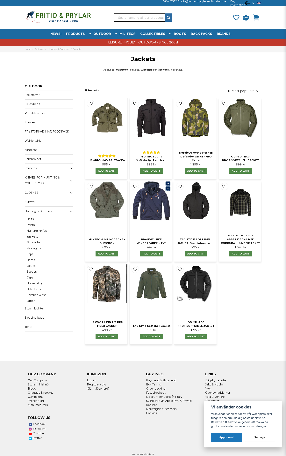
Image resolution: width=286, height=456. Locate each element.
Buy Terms (153, 384)
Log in (91, 380)
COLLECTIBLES (152, 34)
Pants (31, 225)
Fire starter (32, 95)
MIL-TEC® (127, 34)
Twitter (37, 437)
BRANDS (224, 34)
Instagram (39, 428)
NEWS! (55, 34)
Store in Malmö (38, 384)
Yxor (208, 388)
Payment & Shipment (161, 380)
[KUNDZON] (246, 17)
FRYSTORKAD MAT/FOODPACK (47, 131)
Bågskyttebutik (215, 380)
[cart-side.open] (256, 17)
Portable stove (35, 113)
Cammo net (33, 159)
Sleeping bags (34, 317)
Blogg (32, 388)
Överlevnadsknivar (217, 392)
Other (31, 301)
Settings (259, 437)
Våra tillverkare (215, 397)
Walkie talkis (33, 140)
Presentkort (36, 401)
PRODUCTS (75, 34)
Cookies (151, 413)
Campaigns (35, 397)
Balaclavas (34, 289)
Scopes (32, 271)
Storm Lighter (34, 308)
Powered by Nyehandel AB (143, 454)
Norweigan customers (161, 409)
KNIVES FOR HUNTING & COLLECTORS (42, 180)
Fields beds (32, 104)
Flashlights (34, 248)
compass (31, 150)
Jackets (32, 236)
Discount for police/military (164, 397)
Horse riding (35, 283)
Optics (31, 266)
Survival (30, 202)
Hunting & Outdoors (58, 49)
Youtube (38, 433)
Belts (30, 219)
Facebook (39, 423)
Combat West (36, 295)
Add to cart (240, 253)
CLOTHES (31, 192)
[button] (259, 3)
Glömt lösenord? (98, 388)
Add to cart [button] (107, 170)
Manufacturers (38, 405)
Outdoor (102, 34)
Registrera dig (96, 384)
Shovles (30, 122)
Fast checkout (156, 392)
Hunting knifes (37, 230)
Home (28, 49)
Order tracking (156, 388)
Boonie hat (34, 242)
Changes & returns (40, 392)
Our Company (37, 380)
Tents (28, 327)
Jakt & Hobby (214, 384)
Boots (180, 34)
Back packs (201, 34)
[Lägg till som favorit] (236, 17)
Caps (30, 254)
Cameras (31, 168)
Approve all (226, 437)
